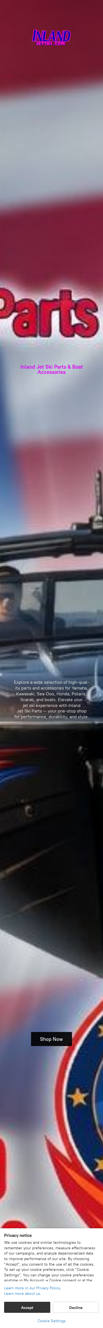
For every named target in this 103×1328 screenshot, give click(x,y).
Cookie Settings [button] (52, 1321)
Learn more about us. (22, 1293)
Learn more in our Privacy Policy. (32, 1288)
